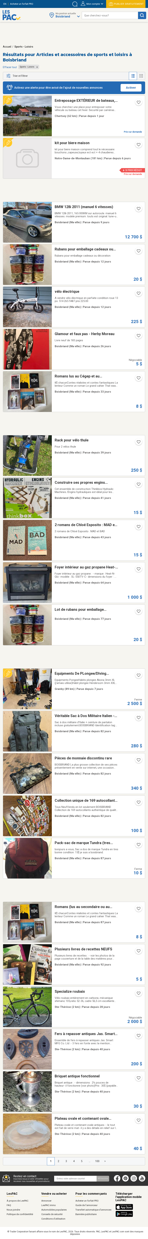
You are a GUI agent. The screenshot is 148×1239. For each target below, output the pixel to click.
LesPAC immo (48, 1205)
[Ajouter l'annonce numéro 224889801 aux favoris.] (138, 994)
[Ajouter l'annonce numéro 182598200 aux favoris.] (138, 1079)
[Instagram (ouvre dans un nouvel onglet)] (134, 1181)
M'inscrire (103, 1178)
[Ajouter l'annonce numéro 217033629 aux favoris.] (138, 612)
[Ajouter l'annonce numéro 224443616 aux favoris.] (138, 443)
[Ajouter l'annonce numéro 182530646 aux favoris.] (138, 1037)
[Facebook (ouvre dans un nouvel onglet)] (117, 1181)
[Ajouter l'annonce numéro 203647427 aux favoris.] (138, 528)
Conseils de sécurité (51, 1214)
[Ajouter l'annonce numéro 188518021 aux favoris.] (138, 719)
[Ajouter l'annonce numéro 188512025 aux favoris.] (138, 761)
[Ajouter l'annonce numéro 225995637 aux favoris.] (138, 103)
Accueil (7, 46)
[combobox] (110, 15)
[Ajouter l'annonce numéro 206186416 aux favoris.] (138, 846)
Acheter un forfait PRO (87, 1200)
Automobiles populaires (54, 1209)
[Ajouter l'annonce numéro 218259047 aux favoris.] (138, 379)
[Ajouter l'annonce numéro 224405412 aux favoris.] (138, 485)
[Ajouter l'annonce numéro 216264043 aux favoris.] (138, 210)
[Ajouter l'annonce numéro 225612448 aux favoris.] (138, 294)
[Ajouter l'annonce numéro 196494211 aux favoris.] (138, 803)
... (89, 1161)
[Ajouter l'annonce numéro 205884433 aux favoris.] (138, 952)
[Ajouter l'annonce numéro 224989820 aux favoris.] (138, 146)
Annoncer (46, 1200)
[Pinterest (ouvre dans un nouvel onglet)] (125, 1181)
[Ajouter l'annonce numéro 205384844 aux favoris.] (138, 252)
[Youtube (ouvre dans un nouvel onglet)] (143, 1181)
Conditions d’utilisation (53, 1218)
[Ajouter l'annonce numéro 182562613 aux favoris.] (138, 1121)
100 (97, 1161)
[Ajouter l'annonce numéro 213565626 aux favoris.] (138, 910)
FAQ (9, 1205)
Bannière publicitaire (86, 1214)
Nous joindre (13, 1209)
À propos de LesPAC (17, 1200)
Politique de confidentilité (20, 1214)
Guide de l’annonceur (86, 1205)
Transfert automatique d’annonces (93, 1209)
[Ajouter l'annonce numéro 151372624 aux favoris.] (138, 337)
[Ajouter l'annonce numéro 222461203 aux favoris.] (138, 676)
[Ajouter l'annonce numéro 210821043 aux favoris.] (138, 570)
